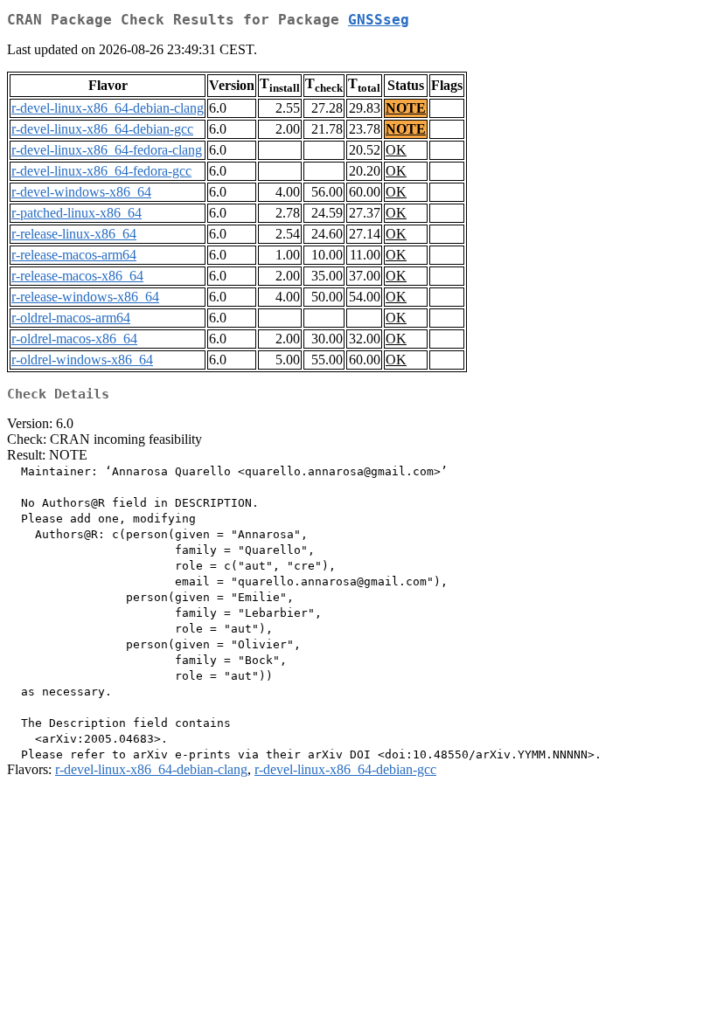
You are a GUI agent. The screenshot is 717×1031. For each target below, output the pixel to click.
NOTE (406, 107)
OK (396, 149)
